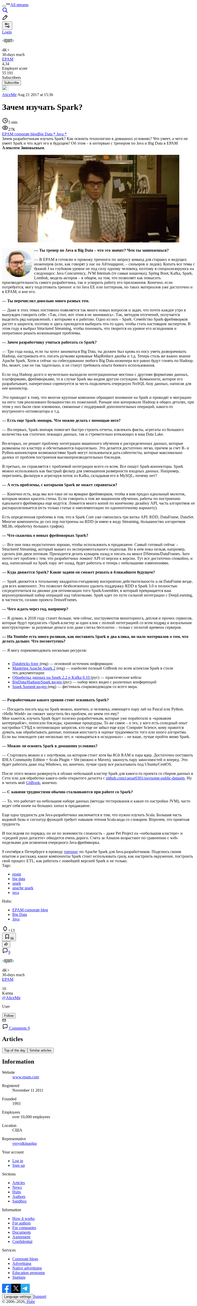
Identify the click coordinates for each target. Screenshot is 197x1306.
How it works (23, 1218)
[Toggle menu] (4, 6)
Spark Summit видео (30, 686)
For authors (21, 1223)
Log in (17, 1161)
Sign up (18, 1165)
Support (39, 1296)
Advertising (21, 1263)
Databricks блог (26, 663)
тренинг (71, 851)
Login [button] (7, 32)
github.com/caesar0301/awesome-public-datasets (145, 778)
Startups (18, 1277)
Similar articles (40, 1050)
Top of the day (14, 1050)
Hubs (16, 1192)
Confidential (22, 1241)
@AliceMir (11, 998)
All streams (19, 5)
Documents (21, 1232)
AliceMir (9, 94)
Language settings (17, 1297)
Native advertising (27, 1268)
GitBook (33, 782)
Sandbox (19, 1201)
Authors (18, 1196)
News (17, 1187)
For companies (24, 1228)
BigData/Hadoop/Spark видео (37, 682)
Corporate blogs (25, 1259)
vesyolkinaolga (24, 1143)
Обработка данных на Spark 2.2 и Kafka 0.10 (51, 677)
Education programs (28, 1272)
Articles (18, 1183)
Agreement (21, 1237)
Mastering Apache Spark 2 (33, 668)
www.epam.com (25, 1077)
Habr (30, 1301)
